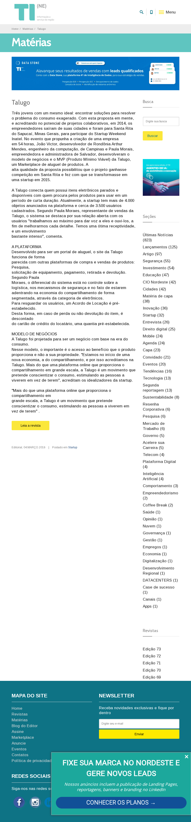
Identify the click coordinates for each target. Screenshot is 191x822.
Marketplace (23, 737)
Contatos (20, 755)
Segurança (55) (157, 261)
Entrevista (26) (156, 322)
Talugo (21, 102)
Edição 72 (152, 656)
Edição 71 (152, 663)
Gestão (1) (152, 540)
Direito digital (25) (159, 329)
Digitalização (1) (158, 561)
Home (15, 28)
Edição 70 (152, 670)
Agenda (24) (154, 343)
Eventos (19, 749)
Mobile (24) (153, 336)
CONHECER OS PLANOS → (121, 802)
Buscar (152, 136)
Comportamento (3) (160, 486)
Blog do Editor (25, 726)
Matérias (28, 28)
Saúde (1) (151, 512)
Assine (18, 731)
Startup (72, 447)
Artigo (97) (152, 254)
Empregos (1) (155, 547)
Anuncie (19, 743)
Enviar (139, 734)
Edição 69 (152, 677)
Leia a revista (31, 425)
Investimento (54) (158, 268)
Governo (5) (153, 435)
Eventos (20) (154, 364)
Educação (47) (156, 275)
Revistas (20, 714)
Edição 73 (152, 649)
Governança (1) (157, 533)
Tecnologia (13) (157, 378)
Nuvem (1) (152, 526)
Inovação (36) (155, 308)
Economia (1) (155, 554)
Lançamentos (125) (160, 247)
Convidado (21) (157, 357)
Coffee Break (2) (158, 505)
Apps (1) (150, 606)
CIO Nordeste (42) (159, 282)
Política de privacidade (33, 761)
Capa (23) (151, 350)
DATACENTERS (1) (160, 580)
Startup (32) (153, 315)
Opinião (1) (153, 519)
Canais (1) (152, 599)
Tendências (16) (157, 371)
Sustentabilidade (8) (161, 397)
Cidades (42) (154, 289)
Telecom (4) (153, 455)
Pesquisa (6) (154, 416)
